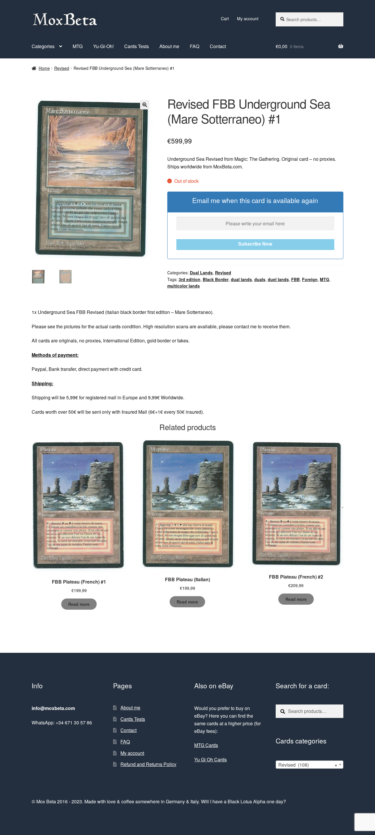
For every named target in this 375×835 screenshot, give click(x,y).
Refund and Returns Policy (148, 764)
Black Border (216, 279)
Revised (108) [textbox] (307, 764)
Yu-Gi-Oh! (103, 46)
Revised (61, 68)
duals (259, 279)
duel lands (278, 279)
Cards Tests (136, 46)
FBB (295, 279)
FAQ (194, 46)
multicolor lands (183, 286)
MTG (78, 46)
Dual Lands (201, 272)
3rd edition (189, 279)
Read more (79, 604)
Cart (225, 18)
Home (44, 68)
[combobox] (309, 764)
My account (247, 18)
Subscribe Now (255, 243)
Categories (43, 46)
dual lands (241, 279)
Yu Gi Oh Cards (210, 759)
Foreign (310, 279)
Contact (218, 46)
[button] (144, 104)
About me (169, 46)
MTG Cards (206, 745)
